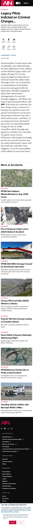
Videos (4, 479)
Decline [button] (21, 522)
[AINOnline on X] (8, 429)
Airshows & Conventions (9, 483)
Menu (26, 3)
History (4, 501)
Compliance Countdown (9, 488)
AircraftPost (5, 442)
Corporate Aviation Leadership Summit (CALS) (15, 449)
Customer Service (7, 461)
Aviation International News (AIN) (11, 439)
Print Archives (6, 471)
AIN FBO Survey (6, 437)
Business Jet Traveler (8, 444)
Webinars (5, 481)
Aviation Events (6, 486)
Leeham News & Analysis (9, 451)
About (4, 496)
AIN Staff (6, 55)
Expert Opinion (6, 474)
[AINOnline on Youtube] (5, 429)
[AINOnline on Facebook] (1, 429)
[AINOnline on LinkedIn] (12, 429)
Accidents (4, 9)
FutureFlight (5, 446)
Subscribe (5, 459)
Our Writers (5, 498)
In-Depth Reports (7, 476)
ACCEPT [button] (12, 522)
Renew (4, 464)
